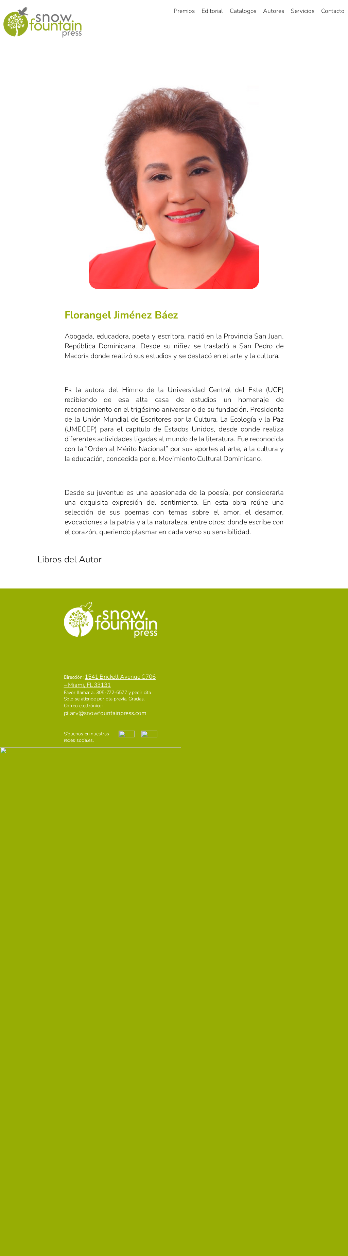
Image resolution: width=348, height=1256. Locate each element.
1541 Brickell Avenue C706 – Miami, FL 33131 (110, 681)
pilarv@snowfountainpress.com (105, 713)
